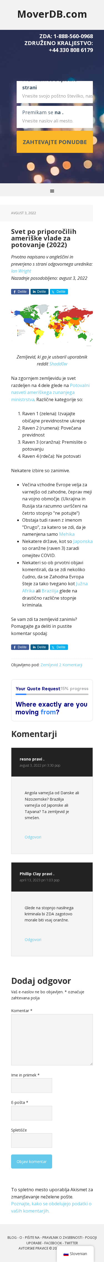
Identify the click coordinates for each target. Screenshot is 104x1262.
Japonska (83, 541)
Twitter (71, 1243)
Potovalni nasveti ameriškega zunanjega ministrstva (50, 392)
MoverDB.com (52, 13)
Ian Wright (21, 271)
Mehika (67, 534)
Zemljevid (49, 664)
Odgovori (33, 837)
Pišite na (32, 1237)
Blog (12, 1237)
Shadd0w (58, 364)
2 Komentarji (70, 664)
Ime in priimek (25, 1075)
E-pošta (19, 1102)
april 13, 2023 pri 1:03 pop (39, 880)
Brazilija (50, 591)
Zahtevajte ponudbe (55, 142)
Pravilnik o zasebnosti (62, 1237)
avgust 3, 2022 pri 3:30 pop (40, 765)
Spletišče (19, 1130)
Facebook (53, 1243)
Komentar (21, 1010)
